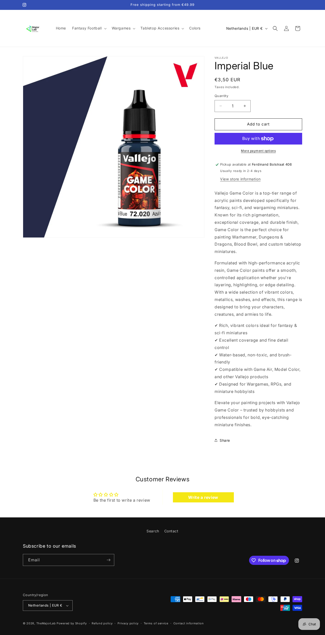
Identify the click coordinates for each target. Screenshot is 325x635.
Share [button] (225, 440)
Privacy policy (128, 623)
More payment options (258, 151)
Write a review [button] (203, 497)
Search (153, 531)
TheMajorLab (46, 623)
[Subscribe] (108, 560)
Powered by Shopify (72, 623)
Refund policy (102, 623)
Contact (171, 531)
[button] (89, 28)
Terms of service (156, 623)
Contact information (188, 623)
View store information (240, 179)
